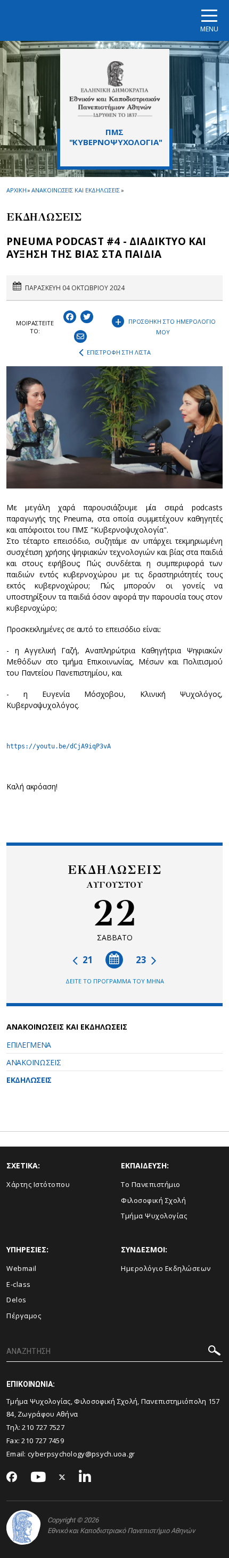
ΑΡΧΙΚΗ (16, 190)
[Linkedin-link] (85, 1477)
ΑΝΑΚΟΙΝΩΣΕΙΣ (33, 1062)
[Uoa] (23, 1527)
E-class (18, 1284)
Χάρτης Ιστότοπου (38, 1184)
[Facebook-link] (12, 1478)
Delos (16, 1299)
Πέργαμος (23, 1315)
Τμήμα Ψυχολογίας (154, 1215)
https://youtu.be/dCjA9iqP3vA (58, 746)
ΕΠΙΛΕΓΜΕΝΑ (28, 1045)
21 (86, 960)
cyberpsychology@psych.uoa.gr (81, 1454)
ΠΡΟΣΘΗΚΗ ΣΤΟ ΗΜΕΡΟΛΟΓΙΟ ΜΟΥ (165, 324)
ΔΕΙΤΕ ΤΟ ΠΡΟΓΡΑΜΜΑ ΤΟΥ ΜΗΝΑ (115, 981)
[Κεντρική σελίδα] (114, 88)
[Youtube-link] (38, 1477)
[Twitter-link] (62, 1477)
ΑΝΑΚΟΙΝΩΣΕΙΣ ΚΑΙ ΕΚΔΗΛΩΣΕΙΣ (75, 190)
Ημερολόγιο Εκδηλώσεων (166, 1268)
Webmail (21, 1268)
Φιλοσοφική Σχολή (153, 1200)
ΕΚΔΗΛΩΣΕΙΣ (29, 1080)
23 (142, 960)
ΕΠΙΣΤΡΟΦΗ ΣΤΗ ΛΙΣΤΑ (119, 352)
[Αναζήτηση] (214, 1352)
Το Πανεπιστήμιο (151, 1184)
